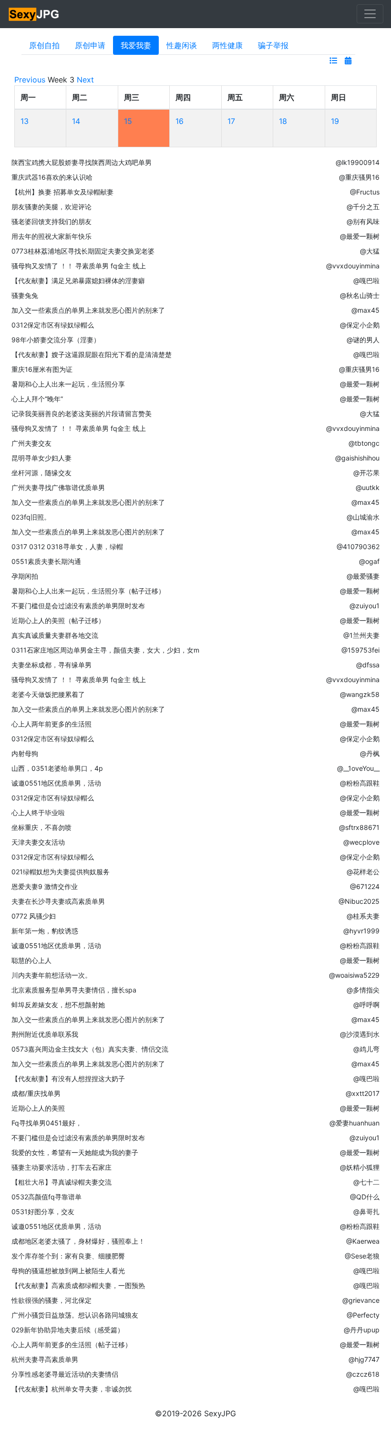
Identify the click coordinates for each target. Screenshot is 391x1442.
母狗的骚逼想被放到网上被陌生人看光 (68, 1271)
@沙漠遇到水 (360, 1034)
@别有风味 (363, 221)
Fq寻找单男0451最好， (46, 1123)
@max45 (365, 310)
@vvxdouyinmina (353, 266)
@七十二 (366, 1182)
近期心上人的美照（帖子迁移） (58, 620)
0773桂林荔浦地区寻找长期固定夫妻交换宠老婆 (82, 251)
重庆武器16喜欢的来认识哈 (52, 177)
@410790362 (358, 546)
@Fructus (365, 192)
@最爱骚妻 (363, 576)
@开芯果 (366, 473)
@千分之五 (363, 207)
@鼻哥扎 (366, 1211)
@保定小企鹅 (360, 325)
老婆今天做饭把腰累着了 (48, 694)
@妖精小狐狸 (360, 1167)
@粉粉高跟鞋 (360, 783)
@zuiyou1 (365, 606)
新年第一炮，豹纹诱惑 (44, 931)
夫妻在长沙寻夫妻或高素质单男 (58, 901)
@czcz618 (363, 1374)
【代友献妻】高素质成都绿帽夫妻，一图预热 (78, 1285)
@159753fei (360, 650)
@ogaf (369, 561)
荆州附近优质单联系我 (44, 1034)
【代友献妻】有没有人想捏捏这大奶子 (68, 1078)
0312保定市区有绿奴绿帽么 (52, 325)
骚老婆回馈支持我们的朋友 (51, 221)
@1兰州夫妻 (361, 635)
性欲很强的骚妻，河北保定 (51, 1300)
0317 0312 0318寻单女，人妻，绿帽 (67, 546)
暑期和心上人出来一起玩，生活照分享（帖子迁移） (88, 591)
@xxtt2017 (363, 1093)
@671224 (365, 886)
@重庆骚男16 (359, 177)
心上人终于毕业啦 (38, 812)
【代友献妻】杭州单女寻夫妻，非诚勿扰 (71, 1389)
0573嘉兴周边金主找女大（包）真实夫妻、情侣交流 (89, 1049)
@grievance (361, 1300)
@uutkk (368, 487)
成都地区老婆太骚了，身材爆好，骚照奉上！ (78, 1241)
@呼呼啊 (366, 1005)
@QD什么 (365, 1197)
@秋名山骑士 (360, 295)
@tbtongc (364, 443)
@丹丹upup (362, 1330)
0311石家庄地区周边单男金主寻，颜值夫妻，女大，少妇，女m (105, 650)
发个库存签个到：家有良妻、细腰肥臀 (68, 1256)
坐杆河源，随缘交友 (41, 473)
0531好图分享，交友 (42, 1211)
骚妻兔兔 (24, 295)
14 (76, 121)
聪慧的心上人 (31, 960)
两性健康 (227, 45)
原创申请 (90, 45)
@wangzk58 (360, 694)
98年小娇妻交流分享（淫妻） (55, 340)
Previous (29, 79)
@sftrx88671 (359, 827)
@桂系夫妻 (363, 916)
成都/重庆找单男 (36, 1093)
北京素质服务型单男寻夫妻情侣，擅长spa (73, 990)
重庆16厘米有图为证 (41, 369)
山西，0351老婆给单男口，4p (57, 768)
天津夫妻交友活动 (38, 842)
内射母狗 (24, 753)
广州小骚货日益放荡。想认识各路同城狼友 (74, 1315)
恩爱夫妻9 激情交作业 (44, 886)
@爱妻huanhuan (354, 1123)
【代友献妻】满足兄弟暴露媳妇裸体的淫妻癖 (78, 280)
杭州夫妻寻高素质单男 (44, 1359)
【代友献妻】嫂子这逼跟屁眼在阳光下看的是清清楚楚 (91, 354)
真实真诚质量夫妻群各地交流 (54, 635)
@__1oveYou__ (358, 768)
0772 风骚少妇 (33, 916)
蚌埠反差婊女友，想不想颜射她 (58, 1005)
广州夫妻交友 (31, 443)
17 (231, 121)
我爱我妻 (136, 45)
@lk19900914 (358, 162)
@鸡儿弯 (366, 1049)
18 (283, 121)
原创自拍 (44, 45)
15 (128, 121)
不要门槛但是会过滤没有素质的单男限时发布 (78, 606)
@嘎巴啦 (366, 280)
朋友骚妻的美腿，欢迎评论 (51, 207)
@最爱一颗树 (360, 236)
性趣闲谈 (181, 45)
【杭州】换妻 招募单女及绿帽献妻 (62, 192)
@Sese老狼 (362, 1256)
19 (335, 121)
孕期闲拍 (24, 576)
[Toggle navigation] (370, 13)
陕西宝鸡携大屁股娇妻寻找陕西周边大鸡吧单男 (81, 162)
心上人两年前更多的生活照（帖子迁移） (71, 1344)
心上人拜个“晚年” (37, 399)
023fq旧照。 (31, 517)
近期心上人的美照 (38, 1108)
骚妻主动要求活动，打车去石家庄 (61, 1167)
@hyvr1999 (361, 931)
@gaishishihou (357, 458)
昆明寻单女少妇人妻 (41, 458)
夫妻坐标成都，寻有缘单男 (51, 665)
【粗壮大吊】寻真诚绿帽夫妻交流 (61, 1182)
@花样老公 (363, 872)
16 (179, 121)
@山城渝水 (363, 517)
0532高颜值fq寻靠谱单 (46, 1197)
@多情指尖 (363, 990)
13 (25, 121)
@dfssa (368, 665)
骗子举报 (273, 45)
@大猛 (370, 251)
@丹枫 (370, 753)
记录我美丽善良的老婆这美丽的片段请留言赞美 (81, 413)
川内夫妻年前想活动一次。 (51, 975)
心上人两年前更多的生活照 (51, 724)
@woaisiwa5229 (354, 975)
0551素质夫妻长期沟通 (46, 561)
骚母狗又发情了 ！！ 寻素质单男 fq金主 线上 (78, 266)
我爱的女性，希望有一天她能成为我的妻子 (74, 1152)
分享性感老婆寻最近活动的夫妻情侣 (64, 1374)
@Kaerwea (363, 1241)
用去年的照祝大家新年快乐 (51, 236)
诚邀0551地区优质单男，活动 (56, 783)
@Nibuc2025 (359, 901)
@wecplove (361, 842)
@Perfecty (363, 1315)
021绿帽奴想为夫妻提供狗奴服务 (60, 872)
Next (85, 79)
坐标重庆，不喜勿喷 (41, 827)
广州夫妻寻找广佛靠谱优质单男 (58, 487)
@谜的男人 (363, 340)
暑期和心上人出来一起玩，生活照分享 (68, 384)
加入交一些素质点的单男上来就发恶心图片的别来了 (88, 310)
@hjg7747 (364, 1359)
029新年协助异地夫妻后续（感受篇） (67, 1330)
